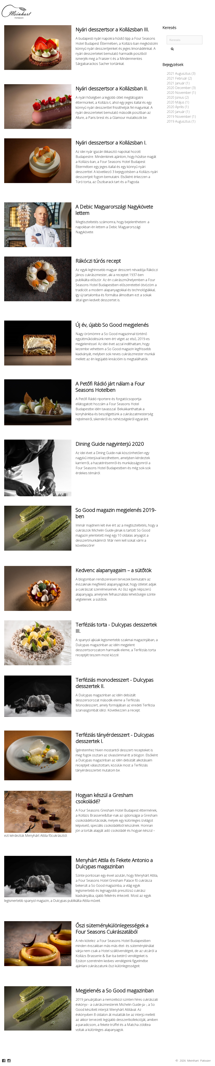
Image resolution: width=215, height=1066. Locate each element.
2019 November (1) (181, 116)
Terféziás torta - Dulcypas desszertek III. (116, 627)
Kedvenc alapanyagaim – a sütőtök (113, 570)
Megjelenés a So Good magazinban (115, 990)
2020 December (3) (181, 87)
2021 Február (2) (179, 78)
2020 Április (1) (178, 107)
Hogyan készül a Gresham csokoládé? (104, 798)
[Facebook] (3, 1060)
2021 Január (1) (178, 83)
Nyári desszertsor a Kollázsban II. (112, 88)
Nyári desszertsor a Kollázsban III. (112, 29)
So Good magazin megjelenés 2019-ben (116, 513)
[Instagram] (8, 1060)
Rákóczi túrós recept (98, 260)
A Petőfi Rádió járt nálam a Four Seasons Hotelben (110, 386)
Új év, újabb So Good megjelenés (112, 324)
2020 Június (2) (178, 97)
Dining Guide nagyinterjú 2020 (110, 443)
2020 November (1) (181, 92)
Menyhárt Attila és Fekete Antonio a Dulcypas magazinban (114, 863)
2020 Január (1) (178, 111)
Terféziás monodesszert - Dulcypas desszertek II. (114, 682)
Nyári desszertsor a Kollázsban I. (111, 142)
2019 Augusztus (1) (181, 121)
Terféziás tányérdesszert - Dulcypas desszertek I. (115, 737)
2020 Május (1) (178, 102)
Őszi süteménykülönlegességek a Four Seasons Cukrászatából (112, 928)
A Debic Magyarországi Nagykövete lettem (114, 209)
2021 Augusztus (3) (181, 73)
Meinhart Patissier (199, 1060)
